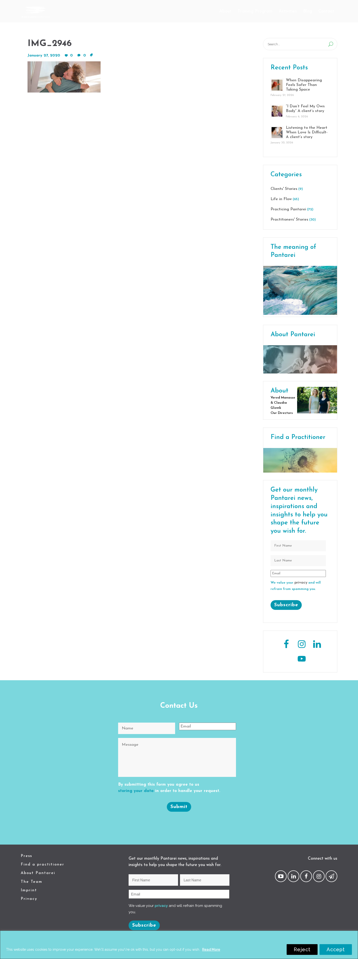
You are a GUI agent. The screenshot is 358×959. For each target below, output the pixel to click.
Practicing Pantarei (288, 209)
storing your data (136, 791)
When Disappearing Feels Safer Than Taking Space (304, 85)
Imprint (29, 890)
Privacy (29, 899)
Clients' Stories (284, 189)
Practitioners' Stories (289, 220)
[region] (179, 945)
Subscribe (286, 605)
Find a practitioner (42, 864)
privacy (300, 583)
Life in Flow (281, 199)
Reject (302, 949)
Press (26, 856)
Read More (211, 949)
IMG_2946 (50, 43)
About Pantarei (38, 873)
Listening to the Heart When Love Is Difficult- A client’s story (307, 132)
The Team (31, 882)
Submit (179, 806)
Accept (336, 949)
